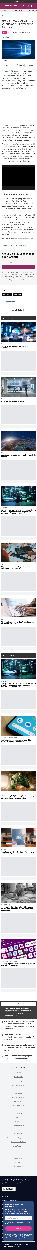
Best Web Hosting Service (18, 1081)
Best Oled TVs (18, 1121)
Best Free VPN (18, 1077)
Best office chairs (17, 10)
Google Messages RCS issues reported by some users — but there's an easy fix (19, 1037)
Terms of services (25, 272)
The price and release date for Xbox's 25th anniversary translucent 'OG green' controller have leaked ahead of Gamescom (19, 1025)
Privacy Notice (27, 274)
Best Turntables (18, 1133)
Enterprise (9, 125)
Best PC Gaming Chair (18, 1105)
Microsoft (5, 76)
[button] (2, 6)
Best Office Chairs (18, 1146)
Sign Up (18, 1228)
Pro (3, 15)
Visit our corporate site (16, 1183)
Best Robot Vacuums (18, 1166)
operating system (9, 83)
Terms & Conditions (17, 1237)
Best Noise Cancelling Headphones (18, 1138)
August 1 (13, 130)
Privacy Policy (25, 1235)
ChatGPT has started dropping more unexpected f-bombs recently (18, 1057)
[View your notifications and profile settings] (23, 6)
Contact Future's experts (10, 1201)
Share (6, 65)
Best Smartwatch (18, 1126)
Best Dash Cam (18, 1158)
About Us (5, 1196)
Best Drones (18, 1162)
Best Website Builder (18, 1085)
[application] (18, 176)
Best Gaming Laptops (18, 1097)
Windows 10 (7, 71)
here (4, 241)
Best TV (18, 1117)
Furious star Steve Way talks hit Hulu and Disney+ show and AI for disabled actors (19, 1047)
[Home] (18, 1)
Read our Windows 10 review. (15, 245)
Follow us (21, 65)
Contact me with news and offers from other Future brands (18, 1223)
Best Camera (19, 1154)
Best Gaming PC (18, 1101)
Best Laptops (18, 1093)
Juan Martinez (14, 32)
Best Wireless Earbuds (18, 1142)
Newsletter (31, 65)
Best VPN (18, 1073)
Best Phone (18, 1113)
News (4, 32)
